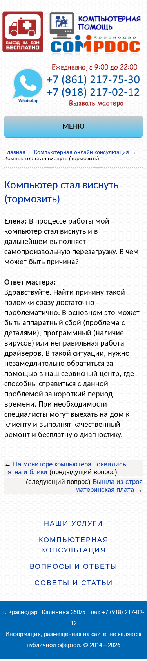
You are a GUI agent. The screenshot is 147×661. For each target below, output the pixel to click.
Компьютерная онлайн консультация (81, 152)
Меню (73, 127)
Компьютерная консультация (74, 545)
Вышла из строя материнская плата (109, 485)
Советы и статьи (73, 583)
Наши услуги (73, 523)
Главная (14, 152)
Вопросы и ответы (74, 566)
